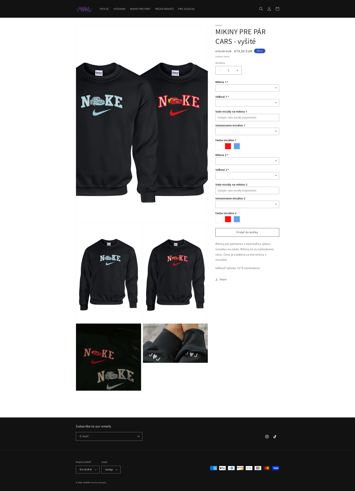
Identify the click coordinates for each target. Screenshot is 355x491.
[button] (261, 9)
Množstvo (220, 63)
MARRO (86, 482)
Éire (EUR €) (86, 469)
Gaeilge (109, 469)
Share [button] (223, 279)
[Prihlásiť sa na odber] (138, 436)
